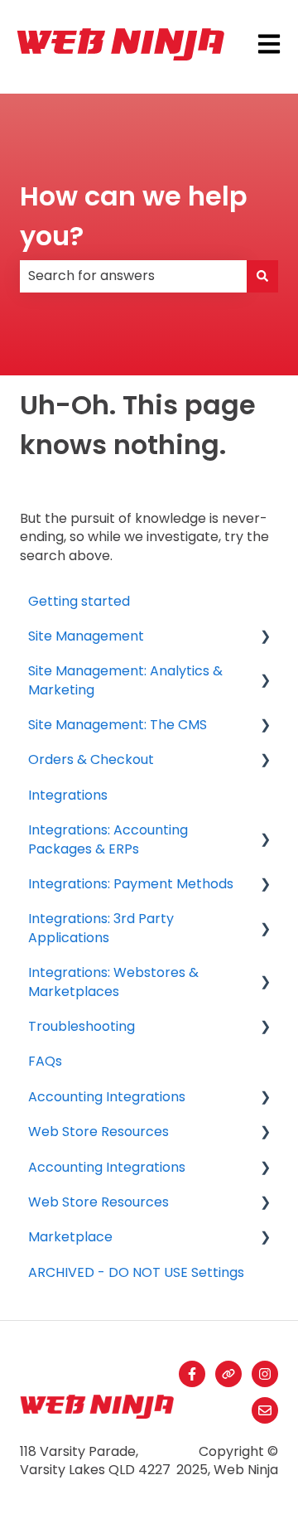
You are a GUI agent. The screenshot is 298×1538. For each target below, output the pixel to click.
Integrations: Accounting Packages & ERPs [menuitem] (108, 839)
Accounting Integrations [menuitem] (106, 1096)
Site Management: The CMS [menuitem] (117, 724)
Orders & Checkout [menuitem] (91, 759)
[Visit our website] (228, 1374)
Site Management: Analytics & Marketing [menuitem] (125, 680)
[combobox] (133, 276)
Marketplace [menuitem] (70, 1236)
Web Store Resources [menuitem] (98, 1131)
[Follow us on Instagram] (265, 1374)
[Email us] (265, 1410)
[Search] (262, 276)
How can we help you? (134, 215)
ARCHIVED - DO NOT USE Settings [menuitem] (136, 1272)
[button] (265, 638)
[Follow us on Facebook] (192, 1374)
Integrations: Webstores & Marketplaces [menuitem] (113, 981)
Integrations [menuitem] (68, 795)
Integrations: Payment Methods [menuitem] (130, 883)
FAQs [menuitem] (45, 1061)
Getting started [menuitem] (79, 601)
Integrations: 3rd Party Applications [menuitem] (101, 927)
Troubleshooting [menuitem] (81, 1026)
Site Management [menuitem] (86, 636)
